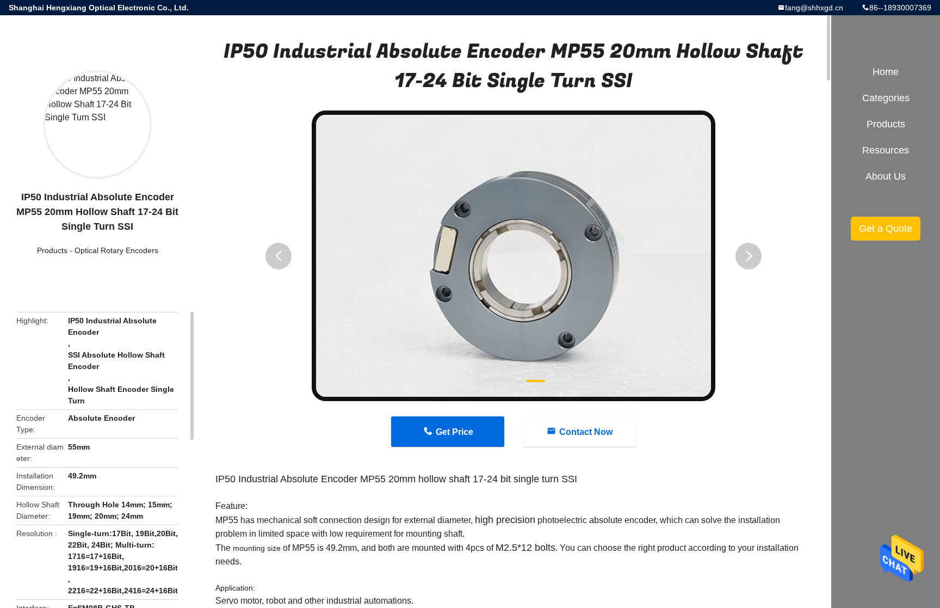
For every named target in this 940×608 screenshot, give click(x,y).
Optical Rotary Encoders (116, 250)
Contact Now (586, 432)
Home (886, 71)
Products (52, 250)
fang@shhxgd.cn (814, 7)
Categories (886, 98)
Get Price (454, 432)
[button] (278, 256)
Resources (885, 150)
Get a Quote (885, 228)
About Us (885, 176)
